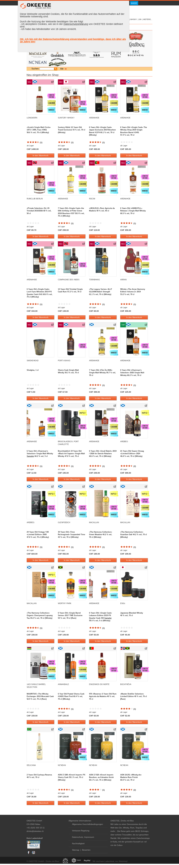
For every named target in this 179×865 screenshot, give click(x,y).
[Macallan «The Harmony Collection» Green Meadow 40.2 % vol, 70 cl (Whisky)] (115, 487)
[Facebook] (29, 854)
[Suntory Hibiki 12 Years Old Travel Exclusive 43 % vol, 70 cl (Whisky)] (84, 82)
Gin (140, 19)
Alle (62, 69)
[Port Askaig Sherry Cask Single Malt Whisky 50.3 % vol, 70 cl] (84, 325)
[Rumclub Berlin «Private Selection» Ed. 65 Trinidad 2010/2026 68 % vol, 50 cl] (52, 163)
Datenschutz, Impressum (83, 837)
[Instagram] (33, 854)
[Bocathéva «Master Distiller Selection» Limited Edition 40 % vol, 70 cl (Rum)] (146, 649)
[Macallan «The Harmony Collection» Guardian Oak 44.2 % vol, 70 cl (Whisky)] (146, 487)
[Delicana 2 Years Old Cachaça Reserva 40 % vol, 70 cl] (52, 730)
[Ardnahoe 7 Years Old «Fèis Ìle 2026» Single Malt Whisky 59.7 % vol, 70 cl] (115, 325)
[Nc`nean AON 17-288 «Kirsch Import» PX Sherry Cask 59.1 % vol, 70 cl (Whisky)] (84, 730)
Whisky (133, 19)
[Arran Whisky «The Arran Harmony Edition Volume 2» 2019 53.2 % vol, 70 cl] (146, 244)
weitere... (147, 19)
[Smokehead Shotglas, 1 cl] (52, 325)
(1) (40, 142)
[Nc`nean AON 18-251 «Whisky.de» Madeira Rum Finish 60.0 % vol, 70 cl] (146, 730)
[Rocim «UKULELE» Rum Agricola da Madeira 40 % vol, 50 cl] (115, 163)
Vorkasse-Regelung (80, 830)
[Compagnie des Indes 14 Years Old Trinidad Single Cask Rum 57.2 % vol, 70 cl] (84, 244)
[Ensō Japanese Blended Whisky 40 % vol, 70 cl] (146, 568)
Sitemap (75, 850)
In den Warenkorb (40, 155)
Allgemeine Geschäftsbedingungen (87, 824)
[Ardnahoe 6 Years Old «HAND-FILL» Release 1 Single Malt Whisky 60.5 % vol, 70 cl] (146, 163)
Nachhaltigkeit (78, 843)
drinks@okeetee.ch (35, 831)
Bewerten (86, 850)
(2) (134, 466)
